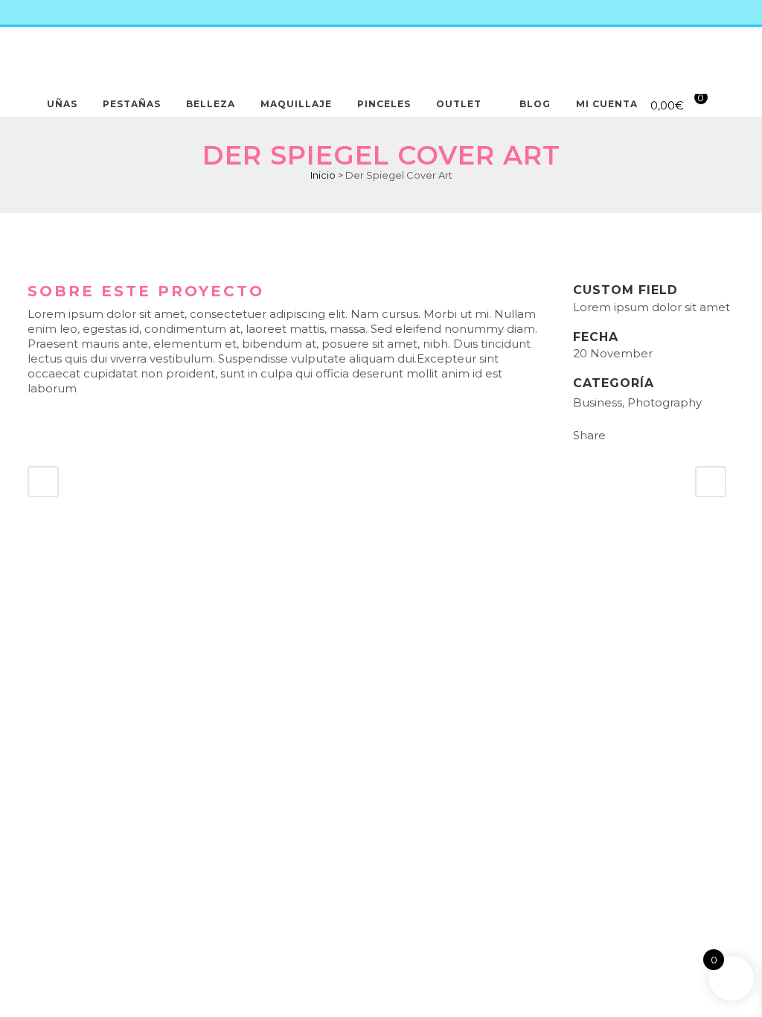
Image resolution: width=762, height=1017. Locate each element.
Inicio (323, 175)
